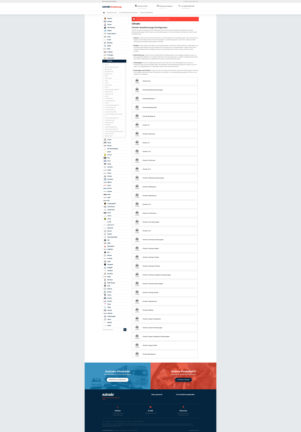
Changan (110, 55)
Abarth (109, 18)
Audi (108, 36)
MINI (108, 243)
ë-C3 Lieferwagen (110, 100)
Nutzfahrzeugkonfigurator (128, 12)
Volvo (109, 319)
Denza (109, 145)
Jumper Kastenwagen (111, 129)
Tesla (109, 304)
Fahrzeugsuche (112, 12)
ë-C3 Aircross (109, 98)
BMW (109, 46)
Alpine (109, 30)
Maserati (110, 228)
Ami (106, 64)
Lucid (109, 222)
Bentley (109, 43)
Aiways (109, 21)
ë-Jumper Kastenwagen (112, 105)
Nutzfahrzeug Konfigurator (190, 1)
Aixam (109, 24)
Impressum (108, 421)
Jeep (109, 194)
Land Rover (111, 206)
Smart (109, 295)
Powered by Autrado (194, 430)
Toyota (109, 310)
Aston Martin (111, 33)
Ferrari (109, 155)
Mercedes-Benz (112, 237)
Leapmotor (111, 209)
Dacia (109, 142)
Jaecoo (109, 191)
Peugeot (110, 264)
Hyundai (110, 179)
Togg (109, 307)
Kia (108, 200)
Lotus (109, 219)
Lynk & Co (110, 225)
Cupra (109, 139)
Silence (109, 289)
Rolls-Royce (111, 283)
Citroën (109, 61)
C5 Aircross (108, 85)
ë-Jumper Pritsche (110, 111)
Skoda (109, 292)
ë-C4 (107, 102)
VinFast (109, 313)
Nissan (109, 255)
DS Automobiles (112, 148)
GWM (109, 170)
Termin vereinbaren (146, 12)
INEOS (109, 182)
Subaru (109, 298)
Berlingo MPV (109, 71)
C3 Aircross (108, 78)
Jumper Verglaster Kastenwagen (114, 131)
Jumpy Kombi (109, 133)
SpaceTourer (108, 135)
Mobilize (110, 249)
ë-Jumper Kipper (110, 107)
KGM (108, 197)
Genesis (110, 167)
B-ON (109, 40)
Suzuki (109, 301)
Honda (109, 176)
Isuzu (109, 185)
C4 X (106, 82)
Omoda (109, 258)
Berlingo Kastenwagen (111, 67)
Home (105, 12)
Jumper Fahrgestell (111, 127)
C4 (106, 80)
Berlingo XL (108, 73)
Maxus (109, 231)
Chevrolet (110, 58)
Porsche (110, 273)
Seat (108, 286)
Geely (109, 164)
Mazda (109, 234)
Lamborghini (111, 203)
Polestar (110, 270)
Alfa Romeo (111, 27)
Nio (108, 252)
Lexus (109, 215)
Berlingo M (108, 69)
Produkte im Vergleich (117, 379)
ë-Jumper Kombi (110, 109)
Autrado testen (183, 379)
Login (103, 421)
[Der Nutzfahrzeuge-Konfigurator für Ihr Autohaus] (112, 7)
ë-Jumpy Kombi (109, 120)
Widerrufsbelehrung (120, 421)
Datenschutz (129, 421)
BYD (108, 49)
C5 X (106, 87)
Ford (108, 161)
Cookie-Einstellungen (138, 421)
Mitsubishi (110, 246)
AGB (113, 421)
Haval (109, 173)
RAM (108, 276)
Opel (109, 261)
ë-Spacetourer (109, 122)
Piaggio (109, 267)
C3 (106, 76)
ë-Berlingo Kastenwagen (112, 89)
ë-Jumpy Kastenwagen (112, 118)
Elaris (109, 151)
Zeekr (109, 325)
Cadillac (110, 52)
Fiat (108, 158)
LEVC (109, 212)
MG (108, 240)
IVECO (109, 188)
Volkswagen (111, 316)
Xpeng (109, 322)
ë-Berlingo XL (109, 94)
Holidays (108, 124)
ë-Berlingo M (109, 91)
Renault (110, 280)
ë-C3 (106, 96)
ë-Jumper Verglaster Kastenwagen (113, 114)
